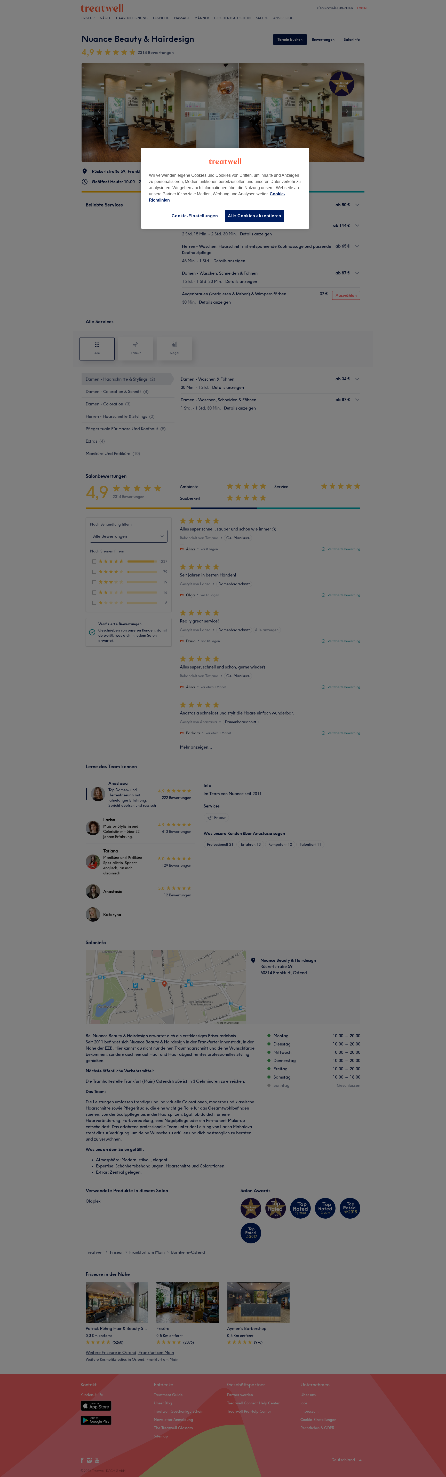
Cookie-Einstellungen (195, 216)
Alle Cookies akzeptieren (254, 216)
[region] (225, 188)
